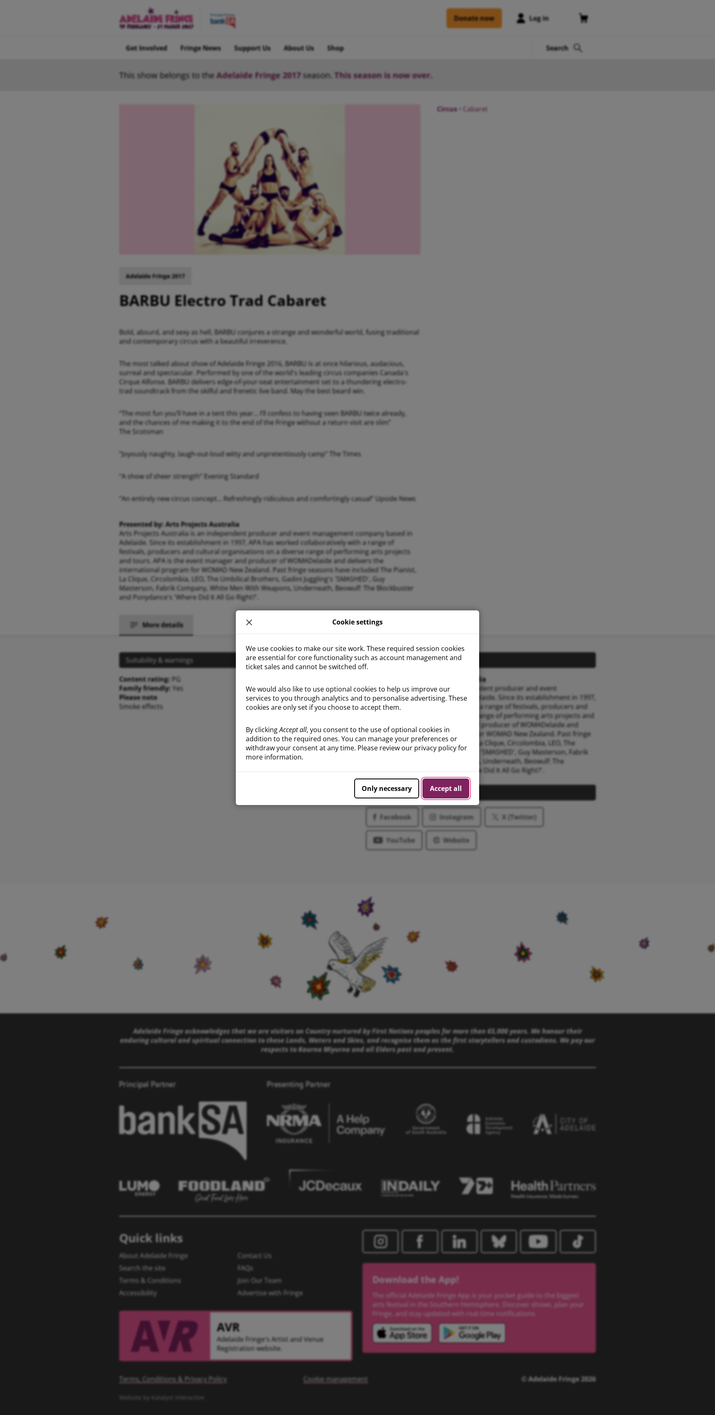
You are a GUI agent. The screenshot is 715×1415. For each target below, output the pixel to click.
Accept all (446, 788)
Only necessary (387, 788)
